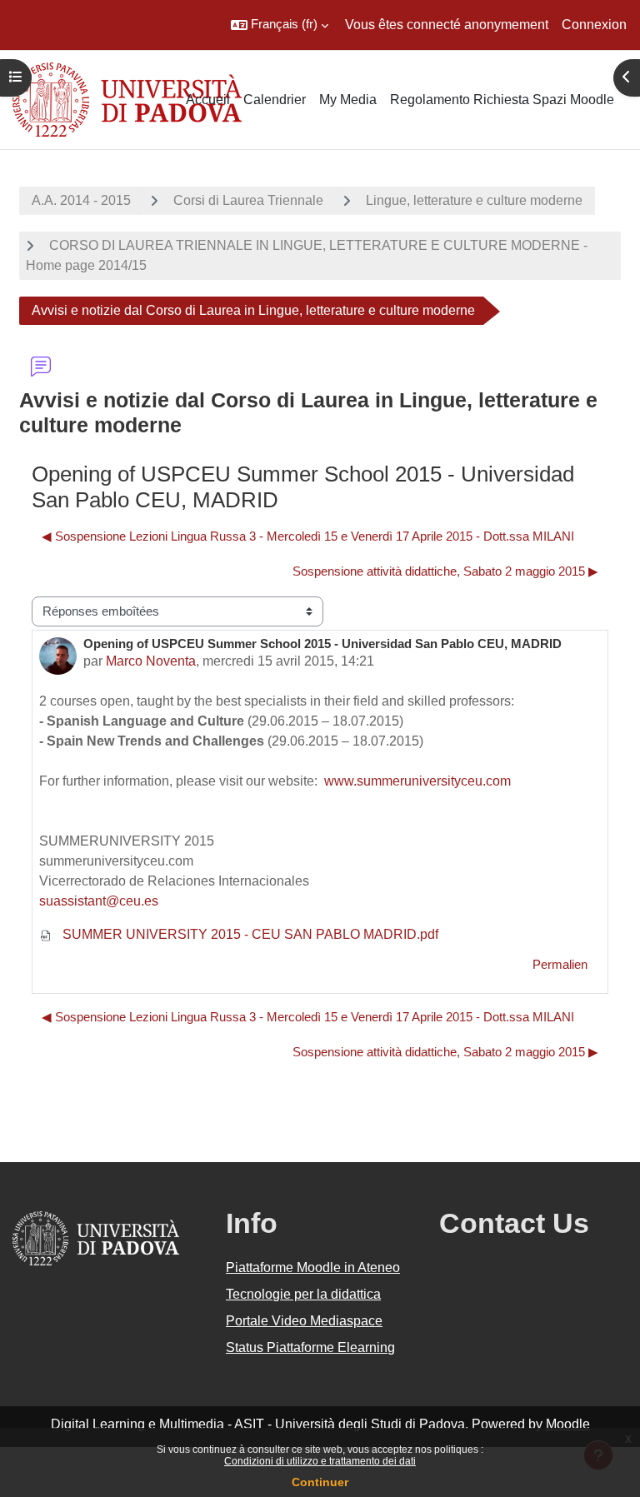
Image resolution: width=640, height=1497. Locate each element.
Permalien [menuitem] (560, 964)
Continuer (320, 1482)
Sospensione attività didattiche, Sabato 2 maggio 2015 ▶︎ (445, 571)
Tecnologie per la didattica (303, 1294)
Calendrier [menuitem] (274, 99)
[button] (279, 25)
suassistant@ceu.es (98, 901)
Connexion (594, 24)
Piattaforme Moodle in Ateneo (313, 1267)
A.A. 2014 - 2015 (81, 200)
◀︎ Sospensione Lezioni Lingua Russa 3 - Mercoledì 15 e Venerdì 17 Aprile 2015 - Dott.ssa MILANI (308, 536)
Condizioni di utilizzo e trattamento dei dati (320, 1461)
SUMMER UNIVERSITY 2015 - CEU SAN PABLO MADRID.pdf (248, 934)
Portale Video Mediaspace (304, 1321)
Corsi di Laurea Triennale (248, 200)
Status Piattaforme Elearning (310, 1347)
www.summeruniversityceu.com (417, 781)
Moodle (568, 1424)
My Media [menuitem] (348, 99)
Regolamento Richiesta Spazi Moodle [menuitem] (502, 99)
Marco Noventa (151, 661)
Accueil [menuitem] (208, 99)
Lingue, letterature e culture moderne (474, 200)
